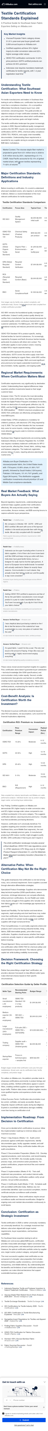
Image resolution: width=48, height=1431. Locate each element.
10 (32, 920)
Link (44, 1290)
